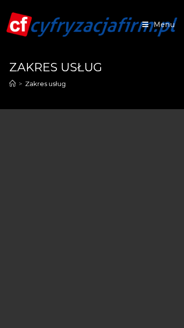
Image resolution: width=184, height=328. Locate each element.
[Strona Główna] (12, 84)
